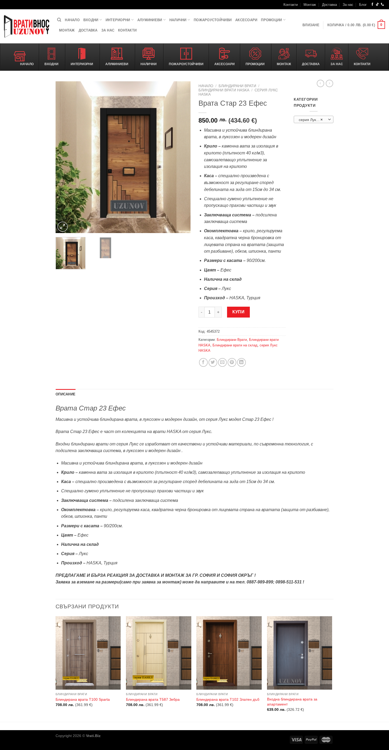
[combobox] (313, 119)
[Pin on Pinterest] (232, 362)
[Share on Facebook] (203, 362)
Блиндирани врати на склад (234, 345)
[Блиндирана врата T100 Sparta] (88, 653)
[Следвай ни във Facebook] (372, 4)
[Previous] (65, 157)
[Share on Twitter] (213, 362)
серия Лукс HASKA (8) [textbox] (313, 120)
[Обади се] (382, 4)
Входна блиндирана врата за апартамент (292, 701)
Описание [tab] (65, 394)
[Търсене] (59, 20)
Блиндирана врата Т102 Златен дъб (227, 699)
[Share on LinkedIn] (241, 362)
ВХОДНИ (90, 20)
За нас (348, 5)
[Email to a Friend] (222, 362)
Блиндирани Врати (237, 86)
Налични (178, 20)
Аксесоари (246, 20)
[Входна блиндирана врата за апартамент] (299, 653)
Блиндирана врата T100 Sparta (83, 699)
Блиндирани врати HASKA (223, 90)
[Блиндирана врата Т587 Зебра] (158, 653)
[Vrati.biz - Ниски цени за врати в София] (26, 26)
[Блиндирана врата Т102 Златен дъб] (229, 653)
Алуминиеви (149, 20)
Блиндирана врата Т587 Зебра (153, 699)
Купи (238, 312)
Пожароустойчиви (213, 20)
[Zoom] (62, 227)
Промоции (271, 20)
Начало (72, 20)
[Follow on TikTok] (377, 4)
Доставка (329, 5)
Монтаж (310, 5)
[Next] (181, 157)
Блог (363, 5)
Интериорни (118, 20)
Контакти (290, 5)
